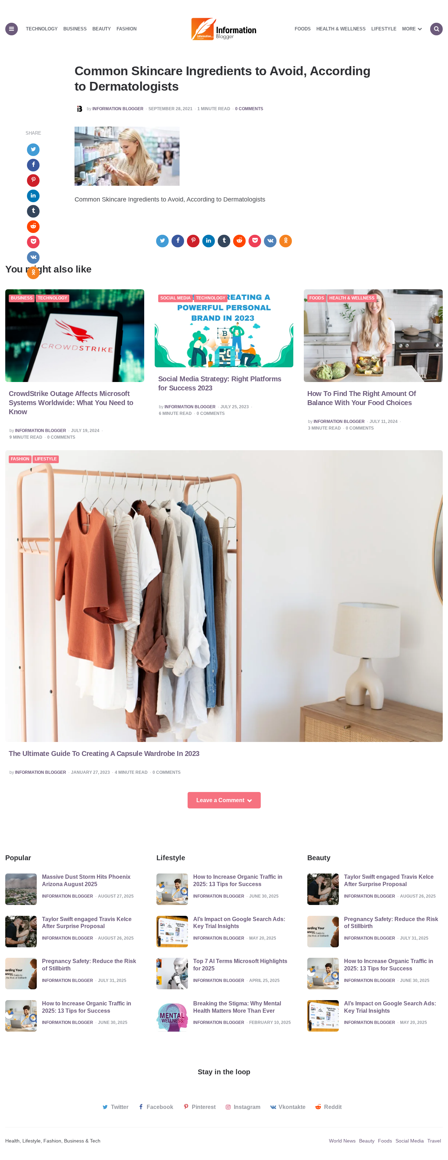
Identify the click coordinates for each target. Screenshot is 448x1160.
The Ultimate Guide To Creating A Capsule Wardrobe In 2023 (104, 753)
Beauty (101, 28)
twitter (119, 1107)
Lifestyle (384, 28)
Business (75, 28)
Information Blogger (118, 109)
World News (342, 1141)
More (409, 28)
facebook (160, 1107)
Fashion (126, 28)
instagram (247, 1107)
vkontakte (292, 1107)
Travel (434, 1141)
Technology (42, 28)
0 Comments (249, 109)
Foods (303, 28)
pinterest (204, 1107)
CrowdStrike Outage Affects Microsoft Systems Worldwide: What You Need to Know (71, 403)
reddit (333, 1107)
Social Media (175, 298)
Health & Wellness (341, 28)
